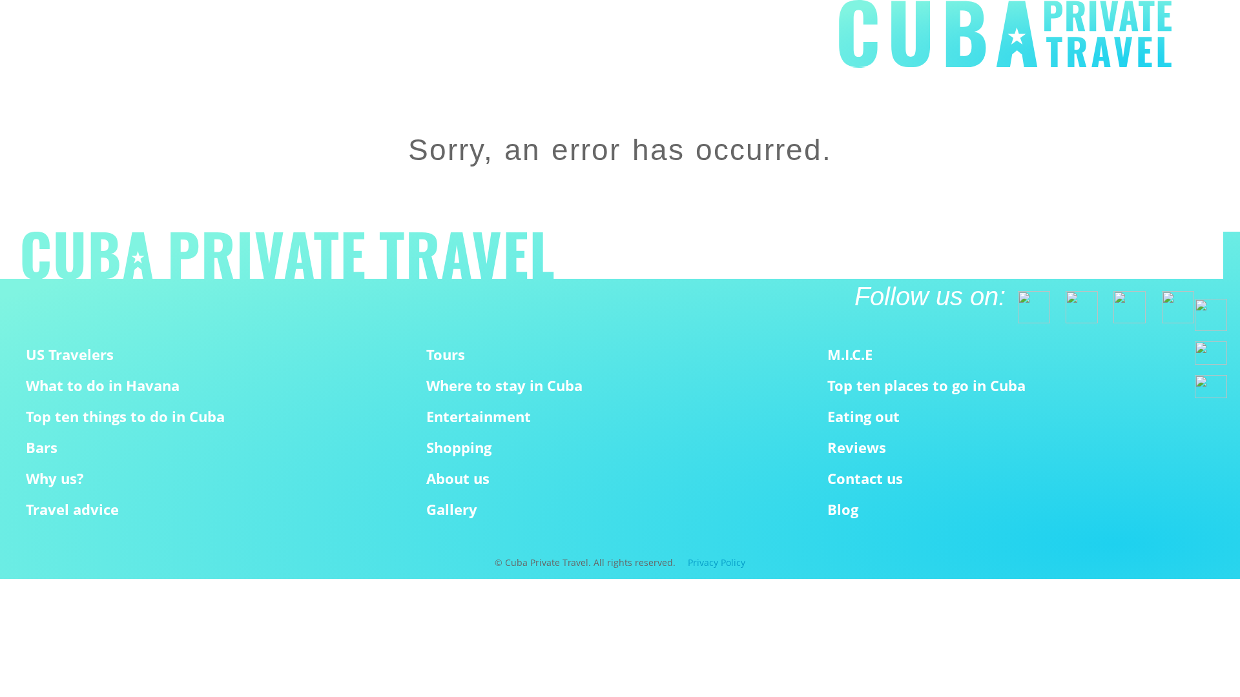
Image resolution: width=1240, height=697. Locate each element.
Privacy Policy (716, 562)
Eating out (863, 417)
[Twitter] (1076, 301)
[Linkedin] (1172, 301)
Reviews (856, 448)
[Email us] (1211, 353)
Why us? (55, 479)
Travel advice (72, 510)
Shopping (458, 448)
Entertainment (478, 417)
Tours (445, 355)
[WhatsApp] (1211, 315)
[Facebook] (1028, 301)
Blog (842, 510)
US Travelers (70, 355)
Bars (41, 448)
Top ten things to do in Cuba (125, 417)
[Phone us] (1211, 386)
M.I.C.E (850, 355)
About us (458, 479)
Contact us (865, 479)
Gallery (451, 510)
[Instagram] (1123, 301)
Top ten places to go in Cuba (926, 386)
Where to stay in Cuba (504, 386)
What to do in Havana (103, 386)
